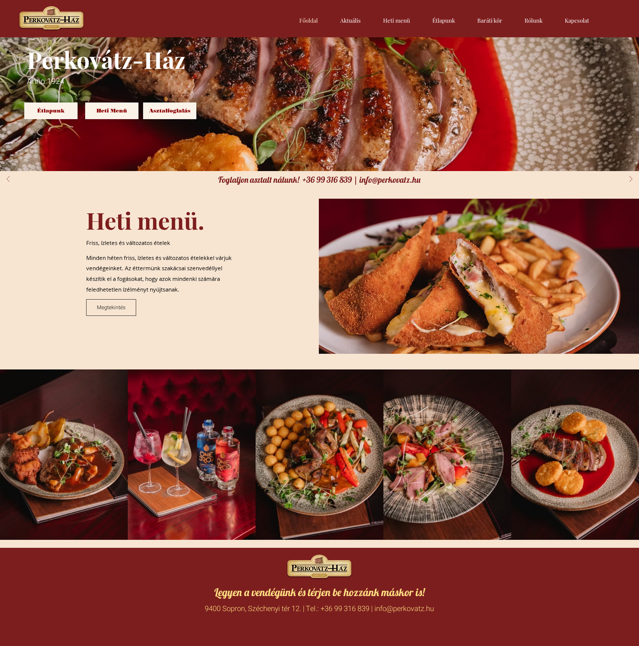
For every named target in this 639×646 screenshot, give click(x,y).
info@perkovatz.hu (389, 179)
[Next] (630, 179)
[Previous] (8, 179)
